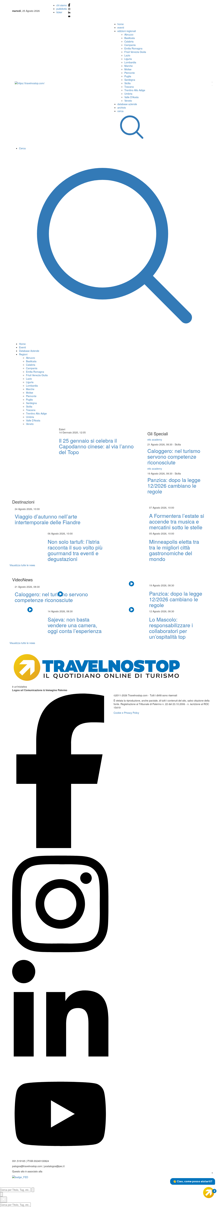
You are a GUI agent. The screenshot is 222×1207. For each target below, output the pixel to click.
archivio (121, 107)
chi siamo (61, 5)
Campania (130, 45)
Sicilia (127, 83)
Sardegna (129, 79)
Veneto (128, 100)
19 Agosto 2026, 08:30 (160, 473)
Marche (128, 66)
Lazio (127, 55)
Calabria (129, 41)
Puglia (127, 76)
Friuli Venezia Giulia (135, 52)
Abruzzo (128, 34)
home (120, 24)
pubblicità (61, 8)
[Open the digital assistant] (208, 1192)
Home (22, 344)
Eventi (22, 347)
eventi (120, 27)
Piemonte (129, 72)
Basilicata (129, 38)
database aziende (127, 104)
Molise (127, 69)
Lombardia (130, 62)
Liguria (128, 59)
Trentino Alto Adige (134, 90)
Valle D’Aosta (131, 97)
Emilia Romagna (133, 48)
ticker (59, 12)
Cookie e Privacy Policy (126, 712)
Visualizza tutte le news (22, 565)
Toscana (129, 86)
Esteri (62, 429)
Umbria (128, 93)
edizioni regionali (126, 31)
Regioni (23, 354)
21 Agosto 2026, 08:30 (160, 444)
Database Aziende (29, 351)
